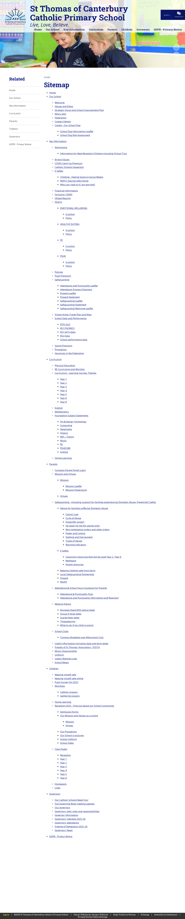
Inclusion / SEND (63, 194)
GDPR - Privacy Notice (60, 836)
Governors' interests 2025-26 (70, 818)
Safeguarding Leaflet (71, 300)
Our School (55, 96)
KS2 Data (65, 335)
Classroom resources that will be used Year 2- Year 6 (93, 556)
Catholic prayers (69, 692)
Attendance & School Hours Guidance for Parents (81, 588)
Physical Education (65, 365)
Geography (66, 429)
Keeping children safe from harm (77, 570)
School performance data (73, 339)
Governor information (66, 815)
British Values (62, 159)
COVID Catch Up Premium (68, 163)
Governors (54, 793)
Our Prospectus (68, 731)
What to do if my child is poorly (77, 625)
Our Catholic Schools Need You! (71, 800)
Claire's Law (72, 514)
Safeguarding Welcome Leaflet (76, 308)
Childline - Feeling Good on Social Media (81, 177)
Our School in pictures (72, 735)
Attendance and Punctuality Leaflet (79, 285)
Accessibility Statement (165, 914)
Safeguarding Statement (73, 304)
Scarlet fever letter (69, 617)
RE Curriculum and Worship (70, 369)
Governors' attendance (67, 822)
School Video (67, 743)
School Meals (62, 662)
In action (70, 214)
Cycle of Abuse (73, 518)
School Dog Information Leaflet (76, 131)
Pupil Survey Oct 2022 (66, 682)
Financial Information (66, 190)
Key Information (57, 141)
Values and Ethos (64, 106)
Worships (60, 686)
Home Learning (63, 701)
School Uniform (68, 739)
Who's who (60, 113)
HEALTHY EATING (69, 224)
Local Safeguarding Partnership (77, 574)
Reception (65, 755)
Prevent (64, 578)
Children (53, 668)
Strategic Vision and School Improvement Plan (79, 110)
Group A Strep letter (71, 613)
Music (63, 440)
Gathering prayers (70, 695)
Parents (53, 464)
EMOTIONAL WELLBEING (73, 208)
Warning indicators (76, 544)
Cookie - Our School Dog (67, 125)
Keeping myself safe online (69, 678)
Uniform (59, 654)
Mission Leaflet (74, 486)
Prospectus (61, 349)
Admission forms (69, 711)
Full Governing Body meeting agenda (74, 803)
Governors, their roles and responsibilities (77, 811)
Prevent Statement (70, 297)
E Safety (59, 170)
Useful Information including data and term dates (81, 643)
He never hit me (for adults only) (83, 525)
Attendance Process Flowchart (76, 289)
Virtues (64, 496)
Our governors (62, 807)
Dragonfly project (75, 521)
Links (57, 787)
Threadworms (67, 621)
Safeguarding (62, 279)
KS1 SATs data (67, 332)
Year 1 (63, 379)
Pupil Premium (63, 275)
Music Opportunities (66, 651)
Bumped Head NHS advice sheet (77, 610)
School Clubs (61, 631)
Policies (59, 272)
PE (61, 240)
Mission (64, 480)
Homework (60, 784)
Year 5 (63, 394)
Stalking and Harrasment (79, 537)
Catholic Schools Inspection (69, 167)
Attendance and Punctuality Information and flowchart (89, 597)
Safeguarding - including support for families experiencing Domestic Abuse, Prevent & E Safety (105, 502)
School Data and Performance (71, 318)
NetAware (71, 560)
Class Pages (61, 749)
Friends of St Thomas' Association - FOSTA (77, 647)
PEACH (58, 202)
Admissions (61, 147)
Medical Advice (63, 603)
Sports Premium (63, 345)
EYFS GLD (65, 324)
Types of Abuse (74, 540)
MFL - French (67, 436)
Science (64, 451)
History (64, 433)
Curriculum (55, 359)
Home (47, 77)
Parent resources (75, 564)
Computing (66, 425)
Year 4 (63, 390)
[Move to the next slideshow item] (176, 62)
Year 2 (63, 382)
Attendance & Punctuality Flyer (76, 594)
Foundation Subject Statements (71, 415)
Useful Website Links (66, 658)
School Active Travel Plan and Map (73, 314)
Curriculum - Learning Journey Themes (75, 373)
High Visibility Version (124, 914)
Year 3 (63, 386)
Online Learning (63, 458)
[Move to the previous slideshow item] (176, 55)
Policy (69, 218)
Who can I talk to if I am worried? (77, 184)
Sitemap (145, 914)
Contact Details (63, 121)
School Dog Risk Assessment (75, 135)
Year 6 (63, 398)
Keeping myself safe (65, 674)
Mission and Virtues (65, 474)
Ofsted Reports (63, 198)
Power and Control (75, 533)
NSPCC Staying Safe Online (74, 180)
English (59, 407)
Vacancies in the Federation (69, 353)
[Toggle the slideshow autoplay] (176, 47)
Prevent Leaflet (68, 293)
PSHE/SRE (65, 448)
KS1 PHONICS (67, 328)
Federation (60, 117)
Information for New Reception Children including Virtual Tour (93, 153)
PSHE (63, 256)
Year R (63, 401)
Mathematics (62, 411)
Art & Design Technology (73, 421)
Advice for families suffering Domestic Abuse (84, 508)
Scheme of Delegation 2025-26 (71, 826)
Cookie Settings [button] (99, 917)
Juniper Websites (99, 914)
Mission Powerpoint (76, 490)
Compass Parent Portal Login (70, 470)
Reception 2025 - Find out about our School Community (84, 705)
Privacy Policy (85, 917)
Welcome (60, 102)
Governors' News (64, 830)
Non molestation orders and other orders (88, 529)
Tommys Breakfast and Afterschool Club (81, 637)
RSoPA (63, 581)
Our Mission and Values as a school (79, 715)
